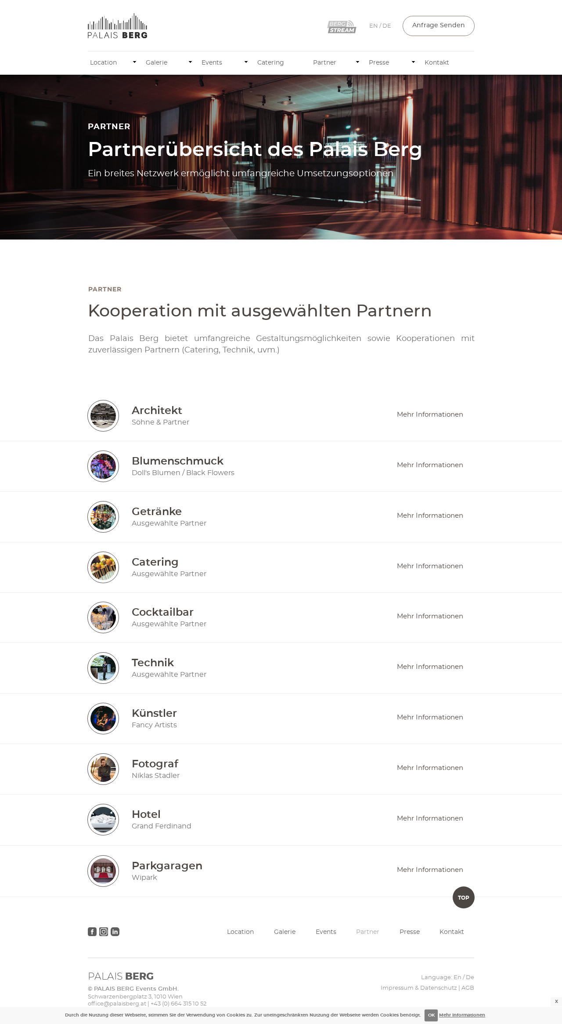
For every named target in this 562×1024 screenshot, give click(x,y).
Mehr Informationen (462, 1015)
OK (431, 1015)
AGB (467, 988)
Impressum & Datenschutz (419, 988)
